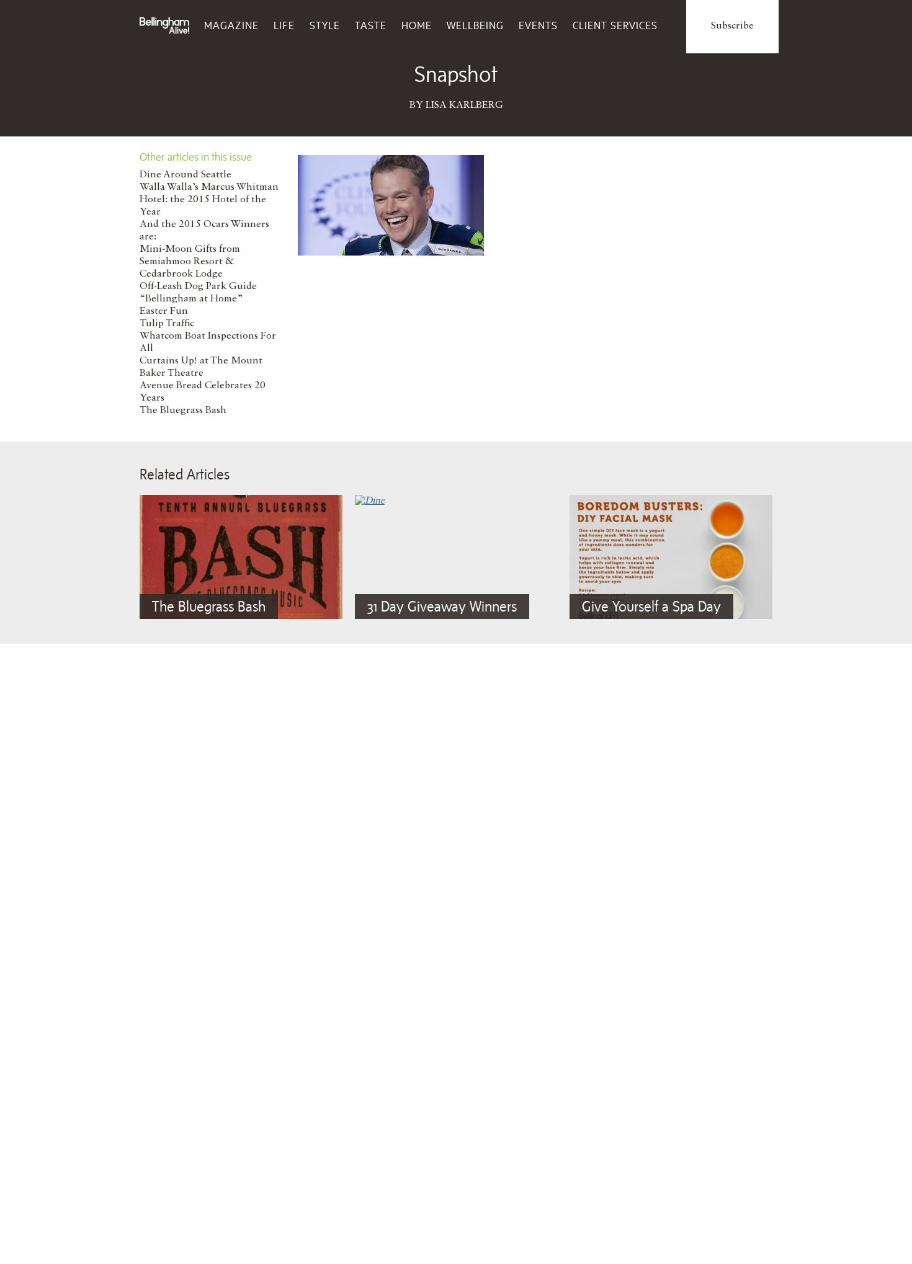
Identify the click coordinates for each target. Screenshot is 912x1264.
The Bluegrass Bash (183, 411)
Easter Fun (164, 311)
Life (284, 25)
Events (538, 25)
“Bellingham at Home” (191, 299)
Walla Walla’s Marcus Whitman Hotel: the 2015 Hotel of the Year (209, 199)
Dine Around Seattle (185, 175)
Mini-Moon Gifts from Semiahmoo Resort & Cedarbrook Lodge (190, 261)
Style (325, 25)
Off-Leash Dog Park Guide (198, 287)
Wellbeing (475, 25)
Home (416, 25)
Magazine (231, 25)
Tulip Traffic (167, 324)
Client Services (615, 25)
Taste (371, 25)
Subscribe (732, 26)
